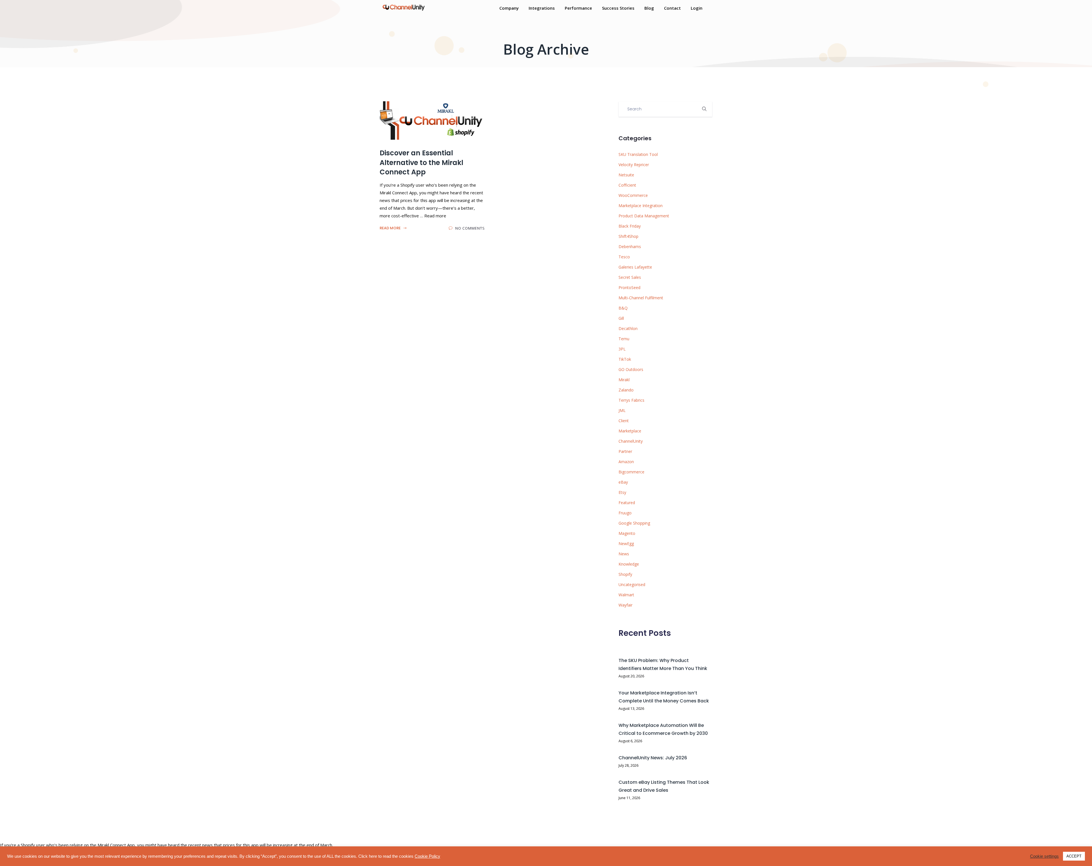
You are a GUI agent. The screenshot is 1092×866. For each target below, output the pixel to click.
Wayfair (625, 605)
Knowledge (629, 564)
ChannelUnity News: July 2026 (653, 757)
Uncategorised (632, 584)
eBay (623, 482)
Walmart (626, 594)
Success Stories (618, 8)
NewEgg (626, 543)
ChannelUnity (631, 441)
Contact (672, 8)
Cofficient (627, 185)
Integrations (542, 8)
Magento (627, 533)
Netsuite (626, 175)
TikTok (625, 359)
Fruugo (625, 513)
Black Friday (630, 226)
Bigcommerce (631, 472)
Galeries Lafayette (635, 267)
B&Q (623, 308)
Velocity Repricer (634, 164)
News (624, 553)
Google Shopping (634, 523)
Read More (391, 228)
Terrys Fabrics (631, 400)
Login (696, 8)
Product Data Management (644, 215)
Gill (621, 318)
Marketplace (630, 431)
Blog (649, 8)
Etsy (622, 492)
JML (622, 410)
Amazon (626, 461)
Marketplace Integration (641, 205)
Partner (625, 451)
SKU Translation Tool (638, 154)
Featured (627, 502)
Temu (624, 338)
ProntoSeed (629, 287)
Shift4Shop (628, 236)
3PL (622, 349)
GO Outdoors (631, 369)
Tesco (624, 256)
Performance (578, 8)
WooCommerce (633, 195)
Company (509, 8)
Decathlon (628, 328)
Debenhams (630, 246)
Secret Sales (630, 277)
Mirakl (624, 379)
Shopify (625, 574)
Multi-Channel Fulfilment (641, 297)
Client (624, 420)
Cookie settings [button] (1044, 856)
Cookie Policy (427, 856)
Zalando (626, 390)
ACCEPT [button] (1073, 856)
